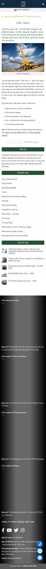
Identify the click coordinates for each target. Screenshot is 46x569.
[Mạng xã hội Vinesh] (4, 530)
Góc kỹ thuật (7, 183)
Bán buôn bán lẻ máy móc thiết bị (15, 236)
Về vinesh (6, 218)
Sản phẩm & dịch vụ (10, 210)
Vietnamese (23, 10)
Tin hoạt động (7, 223)
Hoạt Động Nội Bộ (9, 188)
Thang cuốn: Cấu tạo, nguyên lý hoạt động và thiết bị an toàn (26, 260)
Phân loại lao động (9, 205)
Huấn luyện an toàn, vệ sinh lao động (16, 227)
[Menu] (3, 4)
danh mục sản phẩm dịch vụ (16, 132)
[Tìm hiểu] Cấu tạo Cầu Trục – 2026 (22, 281)
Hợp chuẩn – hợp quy (10, 214)
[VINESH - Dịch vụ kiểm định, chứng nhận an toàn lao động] (23, 4)
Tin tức (4, 192)
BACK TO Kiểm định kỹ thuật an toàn (23, 17)
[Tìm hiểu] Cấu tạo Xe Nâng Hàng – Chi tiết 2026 (25, 267)
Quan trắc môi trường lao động (14, 196)
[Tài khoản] (43, 3)
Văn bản (5, 201)
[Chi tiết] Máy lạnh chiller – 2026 (21, 273)
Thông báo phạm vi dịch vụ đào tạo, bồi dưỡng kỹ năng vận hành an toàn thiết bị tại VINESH (25, 251)
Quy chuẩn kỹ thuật (9, 179)
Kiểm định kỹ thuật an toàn (12, 231)
